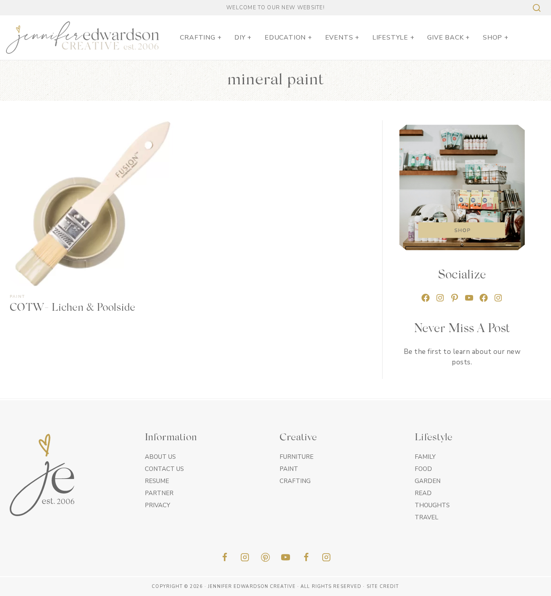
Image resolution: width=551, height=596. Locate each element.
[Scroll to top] (530, 587)
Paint (17, 296)
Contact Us (164, 469)
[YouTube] (285, 557)
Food (423, 469)
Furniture (296, 457)
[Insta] (326, 557)
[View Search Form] (535, 7)
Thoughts (432, 505)
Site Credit (383, 586)
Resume (157, 481)
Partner (159, 493)
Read (423, 493)
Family (425, 457)
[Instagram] (245, 557)
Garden (427, 481)
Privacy (157, 505)
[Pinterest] (265, 557)
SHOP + (496, 37)
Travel (426, 517)
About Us (160, 457)
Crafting (295, 481)
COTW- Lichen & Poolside (72, 308)
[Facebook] (225, 557)
